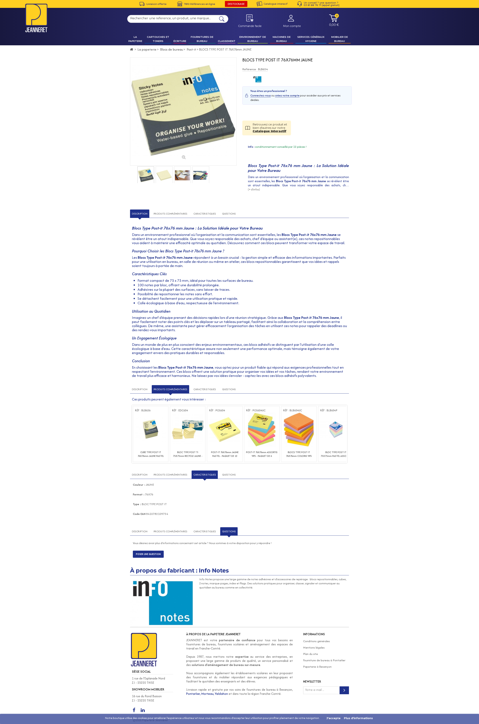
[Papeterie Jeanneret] (36, 18)
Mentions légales (314, 647)
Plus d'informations (358, 718)
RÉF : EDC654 (180, 410)
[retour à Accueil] (131, 49)
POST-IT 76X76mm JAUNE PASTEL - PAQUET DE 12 (225, 454)
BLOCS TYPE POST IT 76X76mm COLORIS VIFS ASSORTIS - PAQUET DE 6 (299, 456)
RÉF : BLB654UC (292, 410)
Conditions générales (316, 641)
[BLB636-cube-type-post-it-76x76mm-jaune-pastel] (150, 430)
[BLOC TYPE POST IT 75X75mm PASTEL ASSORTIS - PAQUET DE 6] (336, 430)
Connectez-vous (260, 95)
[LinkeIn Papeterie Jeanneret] (143, 710)
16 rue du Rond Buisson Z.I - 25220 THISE (147, 698)
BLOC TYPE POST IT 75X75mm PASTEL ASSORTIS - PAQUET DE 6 (336, 456)
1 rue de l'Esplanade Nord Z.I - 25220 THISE (148, 680)
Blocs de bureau (171, 49)
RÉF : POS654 (217, 410)
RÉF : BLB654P (328, 410)
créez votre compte (287, 95)
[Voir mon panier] (333, 21)
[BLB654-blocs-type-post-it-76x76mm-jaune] (146, 175)
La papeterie (147, 49)
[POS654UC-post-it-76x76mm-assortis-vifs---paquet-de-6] (261, 430)
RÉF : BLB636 (142, 410)
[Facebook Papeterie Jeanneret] (134, 710)
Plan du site (310, 654)
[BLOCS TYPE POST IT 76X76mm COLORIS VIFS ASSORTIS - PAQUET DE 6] (299, 430)
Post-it (191, 49)
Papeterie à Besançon (317, 666)
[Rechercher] (221, 19)
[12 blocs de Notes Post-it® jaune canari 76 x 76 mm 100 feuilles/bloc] (224, 430)
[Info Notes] (257, 79)
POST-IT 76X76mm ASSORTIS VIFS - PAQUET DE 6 (261, 454)
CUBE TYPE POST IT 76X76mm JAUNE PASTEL (151, 454)
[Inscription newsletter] (344, 690)
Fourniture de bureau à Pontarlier (324, 660)
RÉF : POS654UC (256, 410)
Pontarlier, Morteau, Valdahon (207, 693)
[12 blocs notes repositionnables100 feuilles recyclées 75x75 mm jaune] (187, 430)
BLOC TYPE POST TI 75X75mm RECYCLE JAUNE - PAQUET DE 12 (187, 456)
